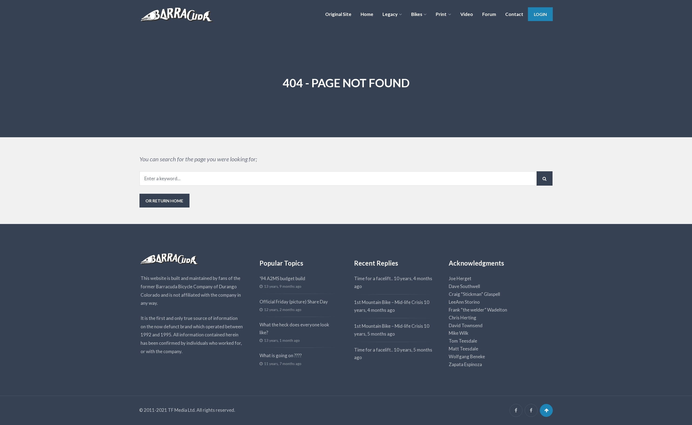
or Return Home (164, 200)
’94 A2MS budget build (282, 278)
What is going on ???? (281, 355)
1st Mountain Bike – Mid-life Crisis (388, 302)
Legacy (390, 14)
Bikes (416, 14)
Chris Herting (462, 317)
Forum (489, 14)
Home (367, 14)
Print (441, 14)
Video (466, 14)
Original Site (338, 14)
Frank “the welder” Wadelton (478, 310)
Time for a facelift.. (373, 278)
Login (540, 14)
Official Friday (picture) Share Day (294, 301)
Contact (514, 14)
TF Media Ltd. (182, 410)
